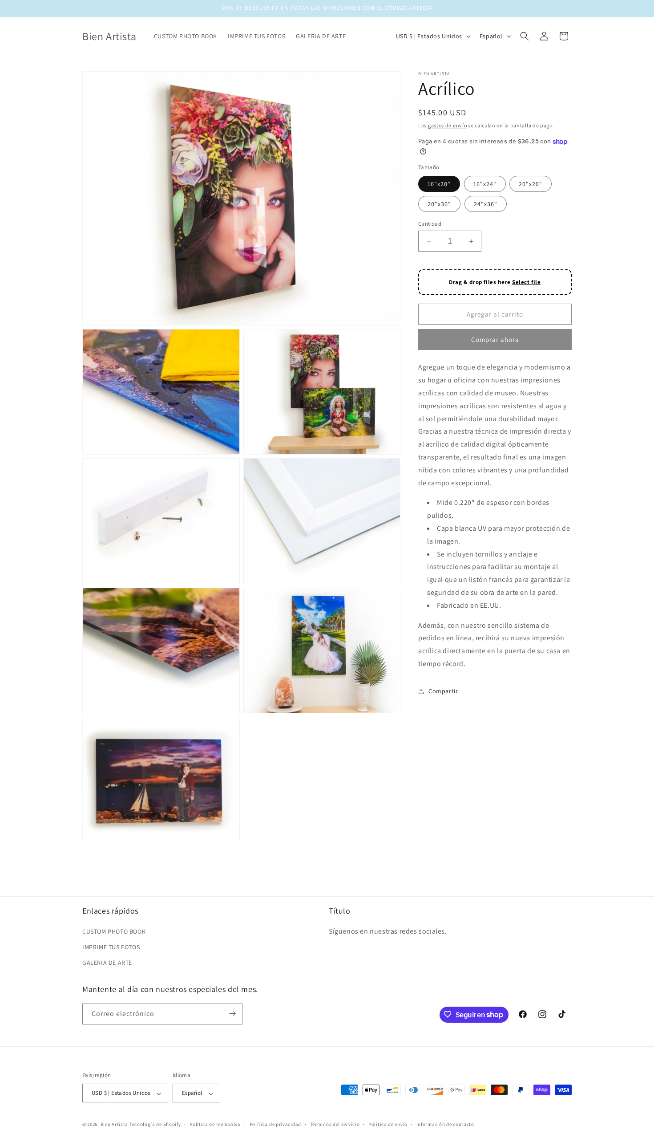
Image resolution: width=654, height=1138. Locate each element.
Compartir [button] (443, 691)
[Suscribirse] (232, 1013)
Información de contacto (445, 1124)
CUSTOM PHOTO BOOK (113, 931)
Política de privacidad (275, 1124)
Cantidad (429, 224)
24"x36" (485, 204)
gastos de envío (447, 125)
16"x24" (485, 184)
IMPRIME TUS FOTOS (111, 947)
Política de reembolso (215, 1124)
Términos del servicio (335, 1124)
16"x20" (439, 184)
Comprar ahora (495, 339)
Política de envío (388, 1124)
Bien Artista (114, 1125)
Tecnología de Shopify (155, 1125)
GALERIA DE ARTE (107, 963)
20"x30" (439, 204)
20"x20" (530, 184)
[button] (524, 36)
